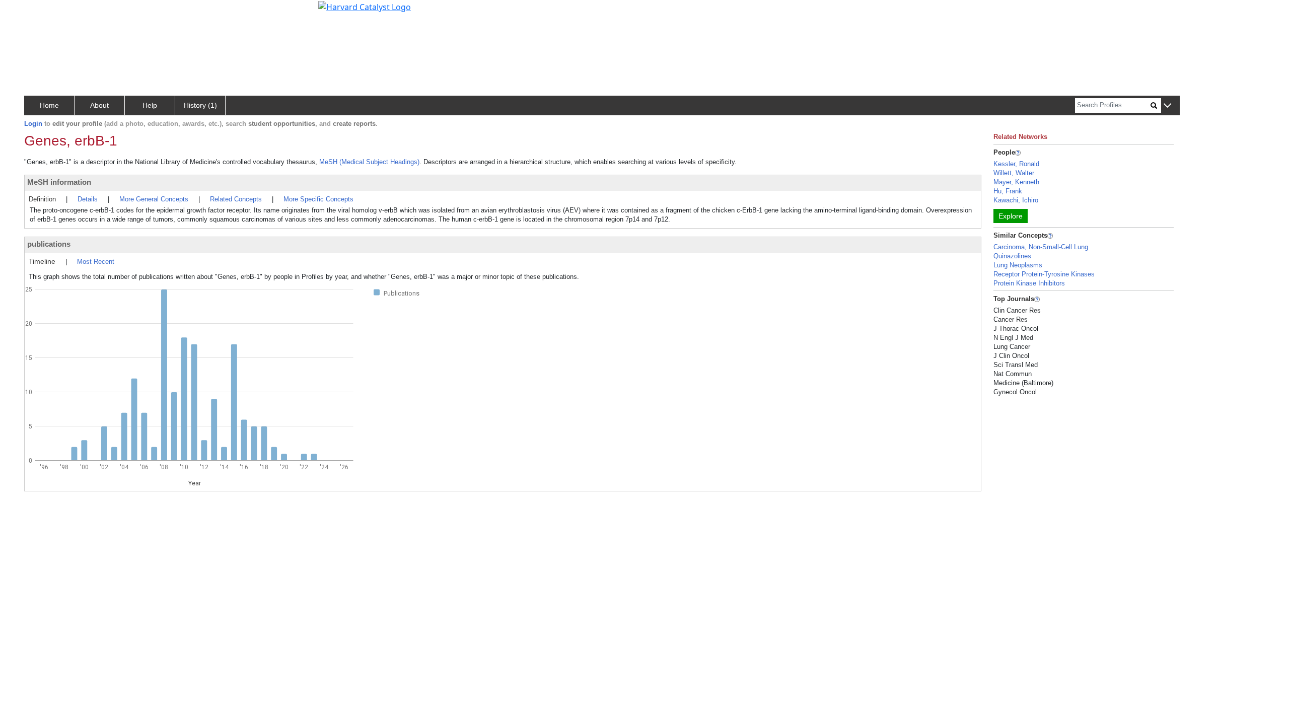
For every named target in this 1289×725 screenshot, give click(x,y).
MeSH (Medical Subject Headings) (369, 162)
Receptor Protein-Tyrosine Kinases (1044, 274)
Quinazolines (1012, 256)
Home (49, 105)
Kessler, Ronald (1016, 164)
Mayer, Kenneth (1016, 182)
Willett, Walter (1013, 173)
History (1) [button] (200, 105)
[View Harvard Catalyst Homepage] (364, 6)
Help (149, 105)
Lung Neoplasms (1017, 265)
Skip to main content (42, 12)
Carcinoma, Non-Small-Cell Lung (1040, 247)
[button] (1167, 106)
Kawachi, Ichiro (1015, 200)
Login (33, 123)
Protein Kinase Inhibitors (1029, 283)
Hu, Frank (1007, 191)
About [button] (99, 105)
